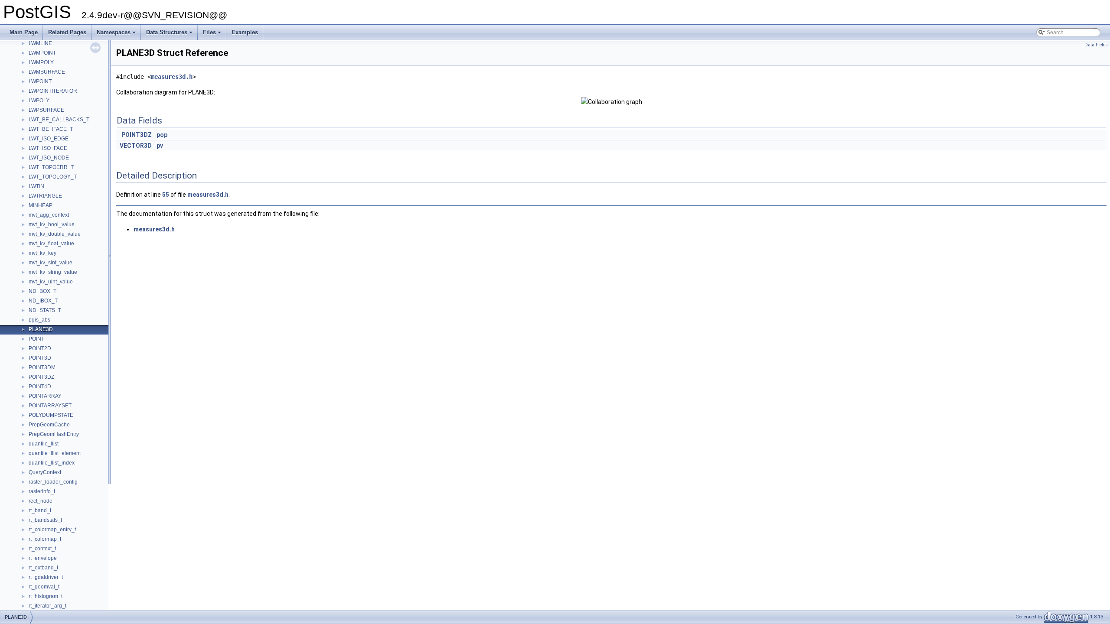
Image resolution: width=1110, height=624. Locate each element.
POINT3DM (42, 367)
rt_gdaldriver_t (46, 577)
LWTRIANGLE (45, 196)
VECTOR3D (136, 145)
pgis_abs (39, 320)
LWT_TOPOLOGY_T (53, 177)
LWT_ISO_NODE (49, 158)
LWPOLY (39, 101)
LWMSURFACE (47, 72)
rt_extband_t (43, 568)
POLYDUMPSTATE (51, 415)
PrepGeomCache (49, 425)
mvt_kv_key (42, 253)
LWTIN (36, 186)
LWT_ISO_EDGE (49, 139)
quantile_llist (44, 444)
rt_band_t (40, 510)
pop (162, 134)
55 (165, 194)
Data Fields (1096, 45)
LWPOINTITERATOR (53, 91)
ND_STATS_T (45, 310)
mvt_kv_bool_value (52, 224)
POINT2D (40, 348)
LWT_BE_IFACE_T (51, 129)
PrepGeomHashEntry (54, 434)
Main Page (24, 32)
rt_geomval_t (44, 587)
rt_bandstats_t (45, 520)
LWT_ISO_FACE (48, 148)
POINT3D (40, 358)
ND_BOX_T (42, 291)
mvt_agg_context (49, 215)
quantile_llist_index (52, 463)
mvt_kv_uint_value (51, 282)
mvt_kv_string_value (53, 272)
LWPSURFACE (46, 110)
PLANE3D (41, 329)
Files (212, 34)
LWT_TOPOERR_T (51, 167)
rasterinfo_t (42, 491)
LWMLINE (40, 43)
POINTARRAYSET (50, 406)
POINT (36, 339)
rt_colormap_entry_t (52, 529)
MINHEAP (40, 205)
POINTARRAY (45, 396)
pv (160, 145)
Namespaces (117, 34)
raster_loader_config (53, 482)
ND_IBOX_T (43, 301)
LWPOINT (40, 81)
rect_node (40, 501)
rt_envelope (43, 558)
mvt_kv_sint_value (50, 263)
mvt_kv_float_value (51, 243)
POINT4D (40, 387)
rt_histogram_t (45, 596)
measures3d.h (172, 76)
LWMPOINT (42, 53)
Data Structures (170, 34)
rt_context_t (42, 549)
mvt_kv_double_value (55, 234)
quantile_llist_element (55, 453)
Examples (245, 32)
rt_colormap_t (45, 539)
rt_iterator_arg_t (47, 606)
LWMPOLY (41, 62)
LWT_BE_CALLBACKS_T (59, 120)
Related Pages (67, 32)
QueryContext (45, 472)
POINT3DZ (41, 377)
